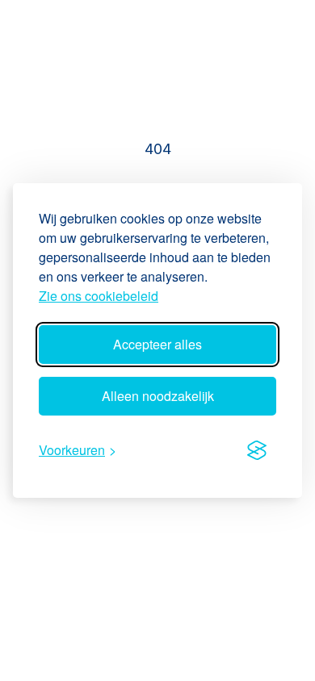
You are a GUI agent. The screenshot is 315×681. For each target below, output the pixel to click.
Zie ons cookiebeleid (98, 295)
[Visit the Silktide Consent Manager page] (256, 450)
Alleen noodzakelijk (158, 395)
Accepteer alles (157, 344)
